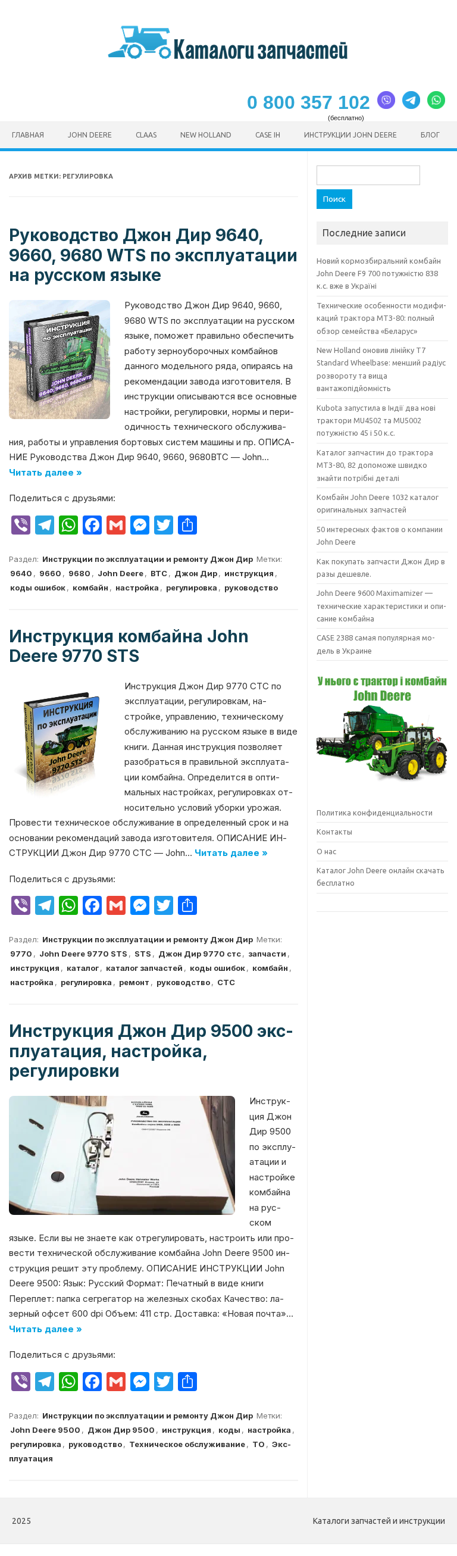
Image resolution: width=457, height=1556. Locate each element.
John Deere (90, 135)
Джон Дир (195, 573)
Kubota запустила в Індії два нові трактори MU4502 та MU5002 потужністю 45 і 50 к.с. (376, 421)
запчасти (267, 953)
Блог (430, 135)
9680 (79, 573)
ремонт (134, 982)
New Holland (205, 135)
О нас (326, 851)
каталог (83, 968)
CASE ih (267, 135)
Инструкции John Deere (350, 135)
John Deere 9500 (45, 1430)
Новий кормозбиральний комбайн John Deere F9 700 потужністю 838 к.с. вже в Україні (379, 273)
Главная (28, 135)
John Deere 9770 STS (83, 953)
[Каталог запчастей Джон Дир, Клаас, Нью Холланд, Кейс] (229, 58)
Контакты (334, 831)
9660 (50, 573)
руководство (251, 587)
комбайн (90, 587)
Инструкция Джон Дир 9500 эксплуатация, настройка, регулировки (151, 1051)
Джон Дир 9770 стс (199, 953)
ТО (258, 1444)
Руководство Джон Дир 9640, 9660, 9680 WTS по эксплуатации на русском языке (153, 255)
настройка (137, 587)
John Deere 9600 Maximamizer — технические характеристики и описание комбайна (381, 606)
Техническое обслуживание (187, 1444)
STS (142, 953)
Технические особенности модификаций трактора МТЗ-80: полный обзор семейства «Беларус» (381, 318)
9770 (21, 953)
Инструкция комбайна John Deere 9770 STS (129, 646)
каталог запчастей (144, 968)
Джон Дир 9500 (121, 1430)
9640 (21, 573)
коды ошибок (37, 587)
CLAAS (146, 135)
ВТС (159, 573)
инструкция (249, 573)
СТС (226, 982)
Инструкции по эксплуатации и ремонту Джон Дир (147, 559)
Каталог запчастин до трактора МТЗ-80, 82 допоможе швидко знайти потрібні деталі (375, 465)
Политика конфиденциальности (375, 812)
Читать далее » (45, 472)
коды (229, 1430)
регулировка (191, 587)
